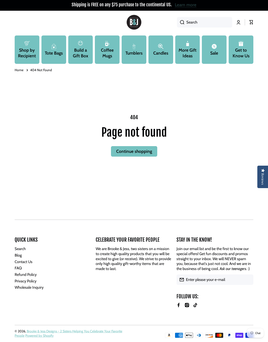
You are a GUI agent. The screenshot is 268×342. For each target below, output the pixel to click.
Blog (18, 255)
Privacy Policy (25, 281)
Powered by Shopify (39, 336)
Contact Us (23, 261)
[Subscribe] (248, 279)
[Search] (180, 22)
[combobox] (204, 22)
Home (19, 70)
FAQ (18, 268)
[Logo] (134, 22)
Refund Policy (26, 274)
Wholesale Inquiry (29, 287)
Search (20, 248)
